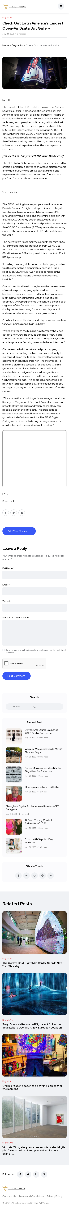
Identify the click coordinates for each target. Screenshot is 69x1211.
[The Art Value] (14, 6)
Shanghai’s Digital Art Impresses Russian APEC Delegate (32, 808)
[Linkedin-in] (36, 1174)
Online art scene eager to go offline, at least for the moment (32, 1087)
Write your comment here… (17, 617)
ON (29, 118)
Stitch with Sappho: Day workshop (39, 841)
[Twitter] (28, 1174)
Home (5, 45)
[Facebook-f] (20, 1174)
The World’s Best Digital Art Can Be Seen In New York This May (32, 964)
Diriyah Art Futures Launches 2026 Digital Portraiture (41, 731)
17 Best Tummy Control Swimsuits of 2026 (38, 822)
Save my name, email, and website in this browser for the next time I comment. (36, 651)
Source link (8, 501)
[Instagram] (44, 1174)
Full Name (8, 568)
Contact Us (9, 1196)
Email (6, 584)
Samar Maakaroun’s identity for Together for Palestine (43, 769)
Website (6, 601)
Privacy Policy (54, 1196)
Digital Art (17, 45)
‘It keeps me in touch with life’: (42, 787)
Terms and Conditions (31, 1196)
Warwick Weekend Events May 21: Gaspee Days (44, 750)
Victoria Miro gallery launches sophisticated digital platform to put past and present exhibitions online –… (34, 1150)
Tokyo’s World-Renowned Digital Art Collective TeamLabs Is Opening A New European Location (32, 1026)
